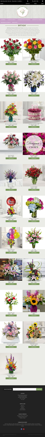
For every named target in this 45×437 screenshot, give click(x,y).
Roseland (36, 424)
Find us (22, 399)
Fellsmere (28, 424)
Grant (36, 423)
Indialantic (5, 424)
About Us (22, 405)
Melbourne (10, 423)
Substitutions (22, 408)
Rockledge (17, 424)
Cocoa (25, 424)
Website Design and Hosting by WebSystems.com (35, 434)
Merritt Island (21, 424)
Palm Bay (6, 423)
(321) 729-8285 (22, 398)
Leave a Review (22, 409)
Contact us (22, 406)
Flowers (3, 19)
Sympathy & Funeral (37, 19)
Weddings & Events (6, 22)
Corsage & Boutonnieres (24, 19)
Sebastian (32, 424)
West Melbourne (18, 423)
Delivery (22, 407)
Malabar (33, 423)
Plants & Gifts (11, 19)
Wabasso (40, 424)
